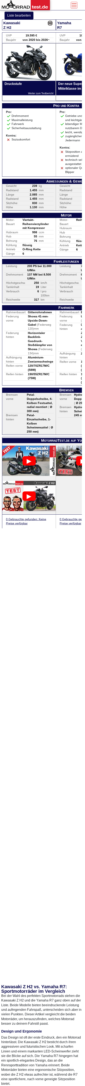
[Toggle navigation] (74, 5)
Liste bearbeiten (19, 15)
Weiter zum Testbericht (40, 93)
